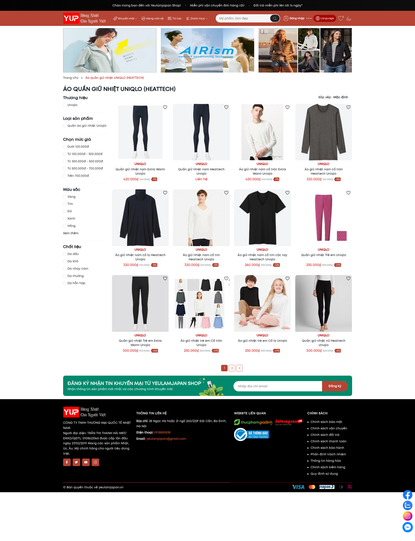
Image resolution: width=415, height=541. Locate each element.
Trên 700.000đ (78, 176)
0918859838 (162, 432)
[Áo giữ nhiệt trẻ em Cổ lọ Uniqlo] (262, 303)
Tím (70, 204)
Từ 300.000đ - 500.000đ (85, 161)
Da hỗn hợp (76, 283)
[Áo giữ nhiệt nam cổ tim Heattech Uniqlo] (201, 217)
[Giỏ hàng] (349, 18)
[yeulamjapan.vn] (85, 18)
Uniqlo (72, 105)
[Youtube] (86, 462)
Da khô (72, 261)
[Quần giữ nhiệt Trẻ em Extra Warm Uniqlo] (140, 303)
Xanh (71, 218)
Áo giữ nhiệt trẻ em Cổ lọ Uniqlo (262, 341)
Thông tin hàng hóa (326, 461)
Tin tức (177, 18)
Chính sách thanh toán (328, 441)
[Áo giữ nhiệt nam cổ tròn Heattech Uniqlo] (323, 132)
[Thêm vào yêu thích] (165, 107)
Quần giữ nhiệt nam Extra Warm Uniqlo (140, 171)
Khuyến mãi (126, 18)
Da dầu (73, 254)
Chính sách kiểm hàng (328, 467)
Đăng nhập (297, 18)
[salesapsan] (288, 422)
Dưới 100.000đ (78, 146)
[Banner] (109, 50)
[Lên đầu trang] (408, 537)
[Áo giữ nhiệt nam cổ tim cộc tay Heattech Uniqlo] (262, 217)
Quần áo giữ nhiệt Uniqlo (86, 125)
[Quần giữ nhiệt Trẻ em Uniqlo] (323, 217)
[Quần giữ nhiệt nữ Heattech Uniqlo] (323, 303)
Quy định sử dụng (324, 473)
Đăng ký (335, 386)
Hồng (71, 226)
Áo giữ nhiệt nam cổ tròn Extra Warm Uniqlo (262, 171)
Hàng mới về (154, 18)
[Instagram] (95, 462)
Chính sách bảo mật (326, 422)
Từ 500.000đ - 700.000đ (85, 168)
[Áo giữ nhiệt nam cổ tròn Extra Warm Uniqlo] (262, 132)
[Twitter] (76, 462)
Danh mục (198, 18)
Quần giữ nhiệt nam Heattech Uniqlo (201, 171)
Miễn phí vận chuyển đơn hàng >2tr (217, 5)
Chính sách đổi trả (325, 435)
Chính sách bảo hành (327, 448)
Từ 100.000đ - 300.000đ (84, 154)
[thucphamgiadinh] (253, 422)
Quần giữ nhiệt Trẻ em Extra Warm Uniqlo (140, 343)
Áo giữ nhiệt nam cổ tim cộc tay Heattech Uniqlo (262, 257)
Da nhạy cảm (77, 268)
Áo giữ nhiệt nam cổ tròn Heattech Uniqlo (324, 171)
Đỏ (69, 211)
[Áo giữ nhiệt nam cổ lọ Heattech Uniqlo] (140, 217)
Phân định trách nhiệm (328, 454)
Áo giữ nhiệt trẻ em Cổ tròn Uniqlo (201, 343)
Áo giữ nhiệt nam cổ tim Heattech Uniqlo (201, 257)
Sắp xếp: (325, 97)
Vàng (71, 197)
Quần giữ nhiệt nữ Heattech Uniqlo (323, 343)
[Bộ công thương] (268, 434)
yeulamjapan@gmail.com (166, 439)
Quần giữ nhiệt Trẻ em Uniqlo (323, 255)
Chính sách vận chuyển (329, 428)
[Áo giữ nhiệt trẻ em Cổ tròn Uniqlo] (201, 303)
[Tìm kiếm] (275, 18)
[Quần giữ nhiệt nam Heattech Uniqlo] (201, 132)
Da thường (75, 276)
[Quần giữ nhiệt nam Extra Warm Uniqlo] (140, 132)
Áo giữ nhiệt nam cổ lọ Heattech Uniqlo (140, 257)
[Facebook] (67, 462)
